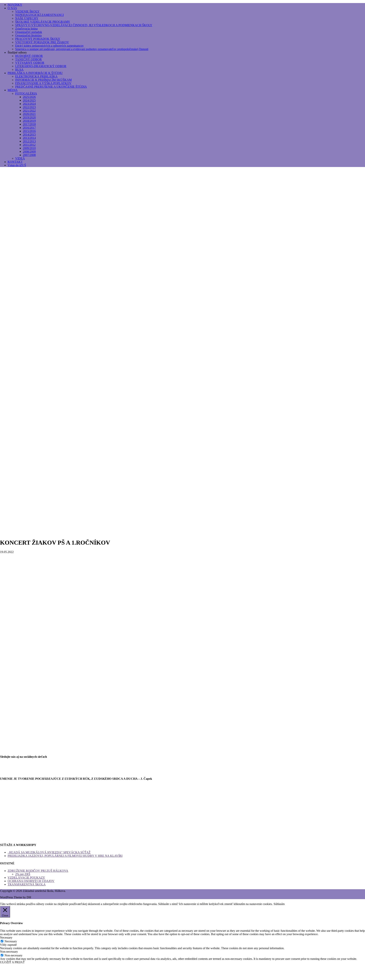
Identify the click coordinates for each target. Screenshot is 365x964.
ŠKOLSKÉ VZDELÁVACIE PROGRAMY (42, 21)
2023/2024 (29, 103)
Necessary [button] (6, 937)
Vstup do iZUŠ (17, 165)
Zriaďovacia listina (26, 28)
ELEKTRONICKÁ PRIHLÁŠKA (36, 76)
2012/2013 (29, 141)
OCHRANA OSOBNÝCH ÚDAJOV (31, 881)
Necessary (11, 941)
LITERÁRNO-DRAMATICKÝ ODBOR (40, 66)
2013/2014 (29, 137)
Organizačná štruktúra (28, 35)
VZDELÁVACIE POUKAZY (26, 877)
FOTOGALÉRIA (26, 93)
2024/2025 (29, 100)
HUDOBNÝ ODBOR (29, 55)
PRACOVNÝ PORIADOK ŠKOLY (37, 38)
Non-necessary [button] (9, 951)
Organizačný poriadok (28, 32)
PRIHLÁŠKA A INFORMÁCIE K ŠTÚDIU (35, 73)
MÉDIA (13, 90)
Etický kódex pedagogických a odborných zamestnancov (49, 45)
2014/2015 (29, 134)
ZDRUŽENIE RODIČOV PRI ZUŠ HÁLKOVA (38, 870)
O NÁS (12, 8)
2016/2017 (29, 127)
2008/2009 (29, 151)
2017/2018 (29, 124)
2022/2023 (29, 107)
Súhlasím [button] (279, 904)
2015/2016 (29, 131)
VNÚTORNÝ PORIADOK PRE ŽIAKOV (42, 42)
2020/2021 (29, 114)
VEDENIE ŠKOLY (27, 11)
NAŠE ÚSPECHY (26, 18)
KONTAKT (15, 161)
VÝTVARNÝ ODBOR (29, 62)
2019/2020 (29, 117)
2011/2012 (29, 144)
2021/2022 (29, 110)
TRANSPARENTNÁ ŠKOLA (27, 884)
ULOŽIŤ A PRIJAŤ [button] (12, 962)
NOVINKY (15, 4)
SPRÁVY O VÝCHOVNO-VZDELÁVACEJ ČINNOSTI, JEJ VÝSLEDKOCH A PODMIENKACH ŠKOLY (83, 25)
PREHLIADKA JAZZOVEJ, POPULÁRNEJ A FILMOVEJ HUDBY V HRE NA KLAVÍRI (65, 855)
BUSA (19, 69)
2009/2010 (29, 148)
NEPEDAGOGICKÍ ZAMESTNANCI (39, 15)
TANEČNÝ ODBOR (28, 59)
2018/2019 (29, 120)
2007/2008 (29, 155)
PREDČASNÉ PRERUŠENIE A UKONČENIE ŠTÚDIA (51, 86)
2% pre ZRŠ (22, 874)
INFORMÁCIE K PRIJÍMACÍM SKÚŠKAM (43, 79)
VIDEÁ (20, 158)
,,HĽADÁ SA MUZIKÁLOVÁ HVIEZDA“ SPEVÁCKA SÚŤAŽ (49, 852)
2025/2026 (29, 96)
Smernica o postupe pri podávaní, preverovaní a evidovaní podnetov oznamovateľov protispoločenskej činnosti (81, 49)
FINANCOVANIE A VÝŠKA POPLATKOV (43, 83)
